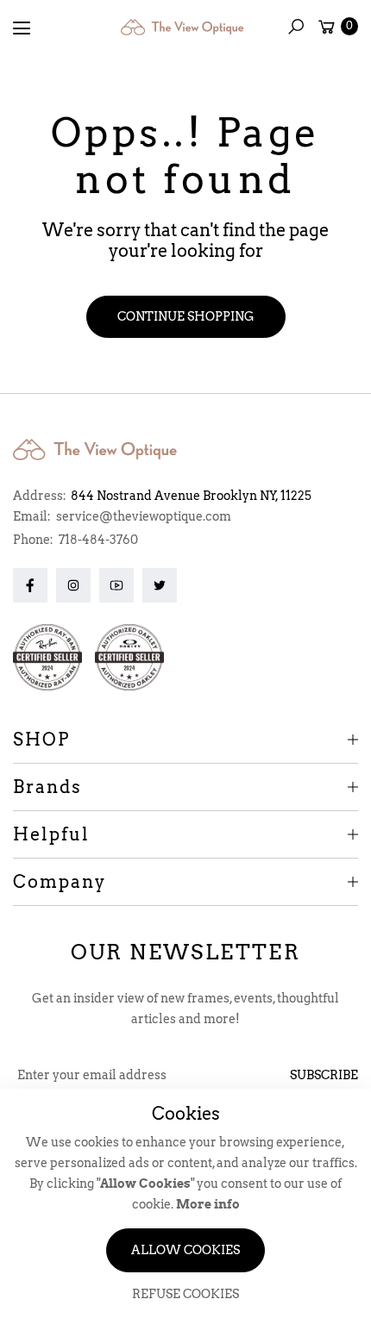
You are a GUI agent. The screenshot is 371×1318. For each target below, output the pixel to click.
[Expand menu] (21, 28)
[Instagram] (73, 585)
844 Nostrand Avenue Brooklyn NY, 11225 (191, 496)
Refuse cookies (185, 1294)
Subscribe (324, 1075)
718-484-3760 (98, 540)
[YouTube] (116, 585)
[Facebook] (30, 585)
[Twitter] (159, 585)
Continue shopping (186, 316)
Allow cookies (185, 1250)
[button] (296, 27)
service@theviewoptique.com (142, 516)
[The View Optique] (185, 27)
